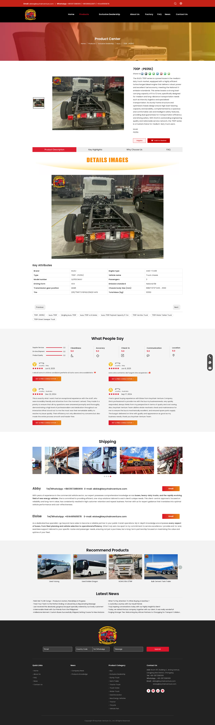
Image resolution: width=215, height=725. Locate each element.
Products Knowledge (80, 674)
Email (171, 488)
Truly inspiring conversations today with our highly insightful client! (134, 607)
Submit (158, 649)
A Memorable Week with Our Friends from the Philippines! (55, 609)
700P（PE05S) (39, 315)
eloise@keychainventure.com (164, 684)
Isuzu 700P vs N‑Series (88, 315)
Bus (111, 671)
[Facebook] (148, 691)
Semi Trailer (114, 681)
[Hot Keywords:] (175, 3)
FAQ (168, 149)
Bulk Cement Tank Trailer (161, 581)
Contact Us (38, 684)
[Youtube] (158, 691)
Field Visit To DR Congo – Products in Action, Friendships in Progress (59, 601)
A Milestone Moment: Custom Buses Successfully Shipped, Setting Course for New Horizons (68, 612)
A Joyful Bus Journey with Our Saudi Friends (125, 604)
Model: (135, 129)
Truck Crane (114, 688)
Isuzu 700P (53, 315)
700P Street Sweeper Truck (44, 319)
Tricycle (113, 705)
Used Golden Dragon (90, 581)
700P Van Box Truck (140, 315)
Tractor (113, 702)
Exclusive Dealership (117, 674)
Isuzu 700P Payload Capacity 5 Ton (115, 315)
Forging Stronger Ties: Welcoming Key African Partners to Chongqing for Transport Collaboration (145, 612)
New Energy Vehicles (118, 698)
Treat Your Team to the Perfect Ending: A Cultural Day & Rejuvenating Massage (64, 604)
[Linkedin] (153, 691)
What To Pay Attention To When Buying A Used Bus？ (129, 601)
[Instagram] (162, 691)
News (36, 681)
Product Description (54, 149)
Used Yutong (54, 581)
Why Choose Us (134, 149)
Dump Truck (114, 678)
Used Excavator (116, 695)
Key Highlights (95, 149)
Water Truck (114, 691)
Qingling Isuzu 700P (68, 315)
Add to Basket (160, 140)
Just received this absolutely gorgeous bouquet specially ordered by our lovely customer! (68, 607)
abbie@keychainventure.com (164, 681)
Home (36, 671)
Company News (78, 671)
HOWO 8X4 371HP (125, 581)
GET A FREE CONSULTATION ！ (47, 379)
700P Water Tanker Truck (162, 315)
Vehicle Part (114, 708)
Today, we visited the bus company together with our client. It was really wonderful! (141, 609)
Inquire (139, 140)
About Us (37, 674)
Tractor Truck (115, 684)
